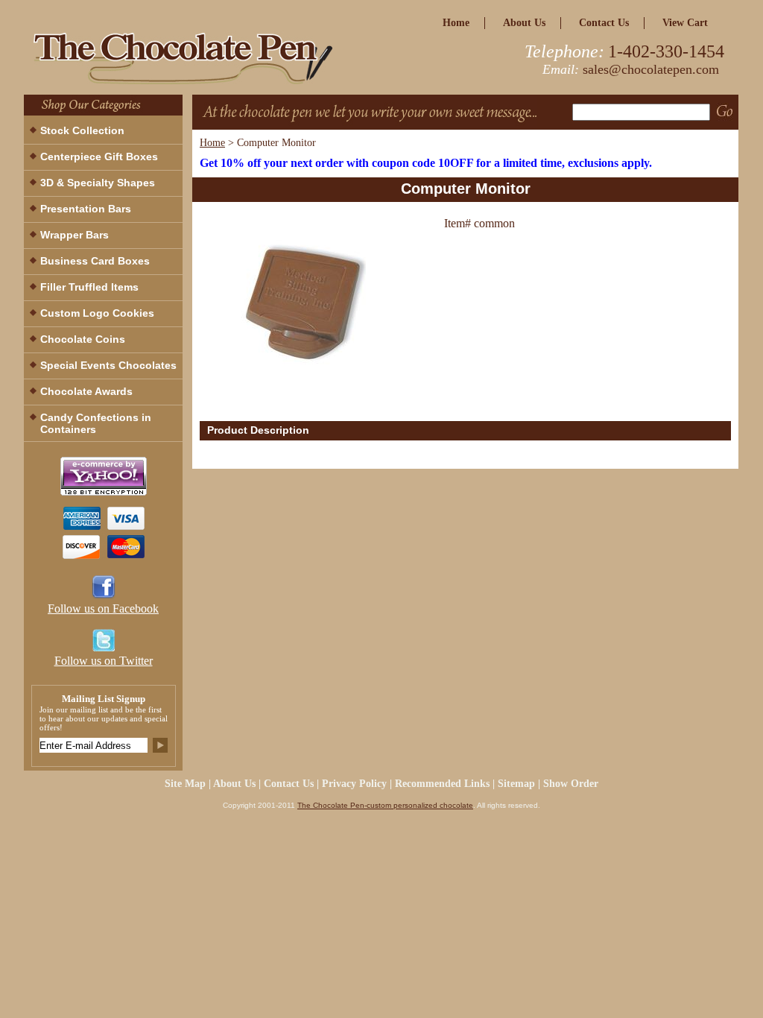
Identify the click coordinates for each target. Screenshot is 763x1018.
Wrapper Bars (74, 235)
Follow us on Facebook (103, 608)
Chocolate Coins (82, 339)
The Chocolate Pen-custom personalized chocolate (385, 805)
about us (524, 22)
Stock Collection (82, 130)
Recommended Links (442, 783)
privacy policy (354, 783)
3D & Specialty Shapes (97, 183)
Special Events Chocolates (108, 365)
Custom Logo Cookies (97, 313)
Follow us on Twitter (103, 660)
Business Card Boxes (95, 261)
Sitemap (516, 783)
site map (185, 783)
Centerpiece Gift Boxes (99, 156)
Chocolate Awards (86, 391)
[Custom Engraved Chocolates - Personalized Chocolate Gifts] (210, 63)
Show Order (570, 783)
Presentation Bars (85, 209)
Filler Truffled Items (89, 287)
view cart (685, 22)
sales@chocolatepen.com (651, 69)
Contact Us (604, 22)
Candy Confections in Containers (95, 423)
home (456, 22)
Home (212, 142)
